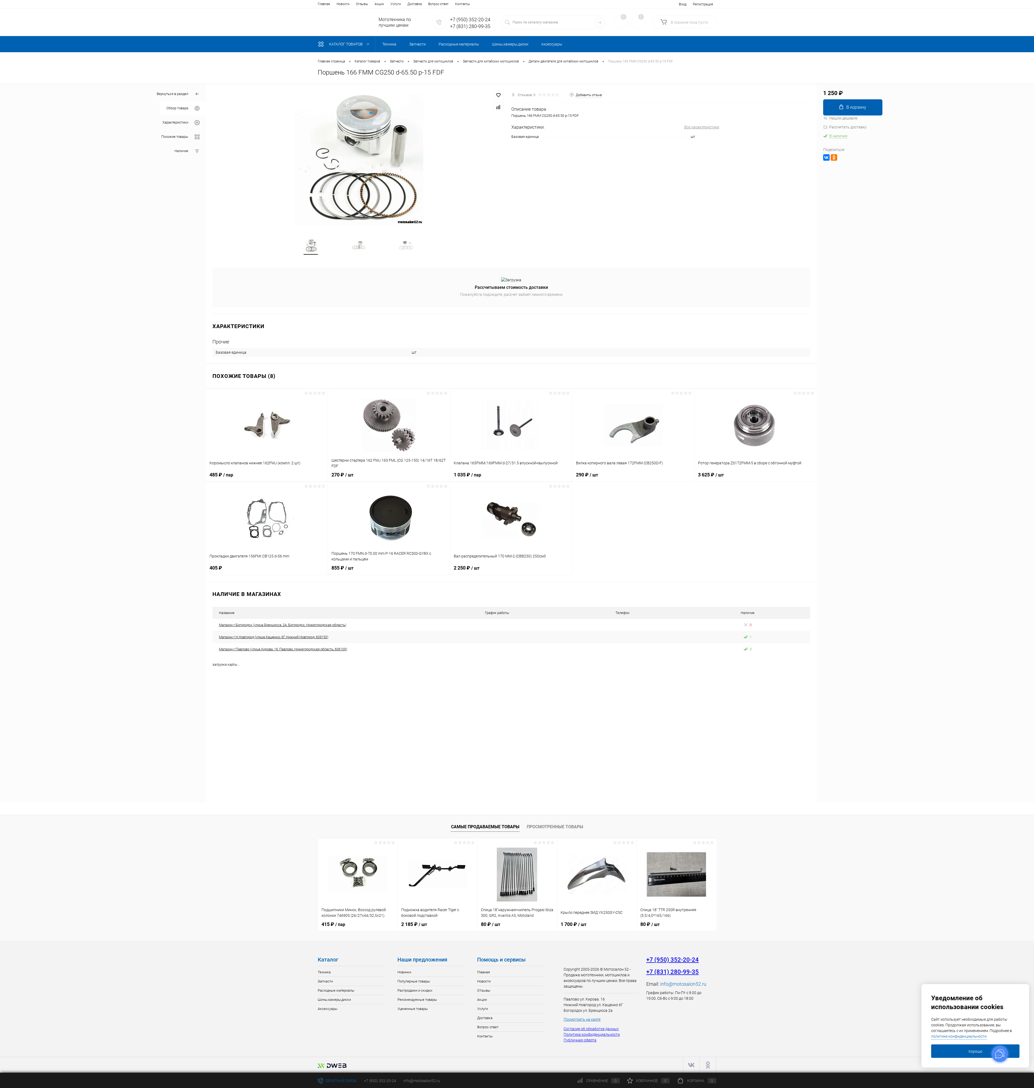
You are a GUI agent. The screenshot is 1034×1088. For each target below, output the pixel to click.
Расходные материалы (336, 990)
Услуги (395, 4)
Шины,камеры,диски (334, 1000)
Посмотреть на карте (582, 1019)
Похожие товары (174, 137)
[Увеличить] (359, 157)
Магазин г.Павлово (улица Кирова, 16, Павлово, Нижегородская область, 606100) (283, 649)
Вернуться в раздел (172, 94)
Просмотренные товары (555, 826)
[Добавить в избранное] (498, 95)
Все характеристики (701, 127)
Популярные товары (413, 981)
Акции (379, 4)
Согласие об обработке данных (591, 1029)
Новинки (404, 972)
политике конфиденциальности (959, 1036)
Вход (682, 4)
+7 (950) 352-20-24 (470, 19)
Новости (343, 4)
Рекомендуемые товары (417, 1000)
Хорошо (975, 1051)
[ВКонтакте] (826, 157)
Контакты (462, 4)
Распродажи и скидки (414, 990)
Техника (324, 972)
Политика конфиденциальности (592, 1034)
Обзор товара (177, 108)
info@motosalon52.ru (683, 984)
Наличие (181, 151)
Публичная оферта (580, 1040)
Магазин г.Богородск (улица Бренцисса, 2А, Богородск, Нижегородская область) (282, 625)
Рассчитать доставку (848, 127)
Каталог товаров (346, 44)
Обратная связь (340, 1081)
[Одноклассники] (834, 157)
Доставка (414, 4)
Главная (324, 4)
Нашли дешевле (843, 118)
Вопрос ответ (438, 4)
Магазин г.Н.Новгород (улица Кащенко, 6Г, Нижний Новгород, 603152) (273, 637)
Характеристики (175, 123)
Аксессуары (327, 1009)
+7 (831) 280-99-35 (470, 26)
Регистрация (703, 4)
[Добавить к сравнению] (498, 107)
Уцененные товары (412, 1009)
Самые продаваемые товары (485, 826)
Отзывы (362, 4)
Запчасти (325, 981)
